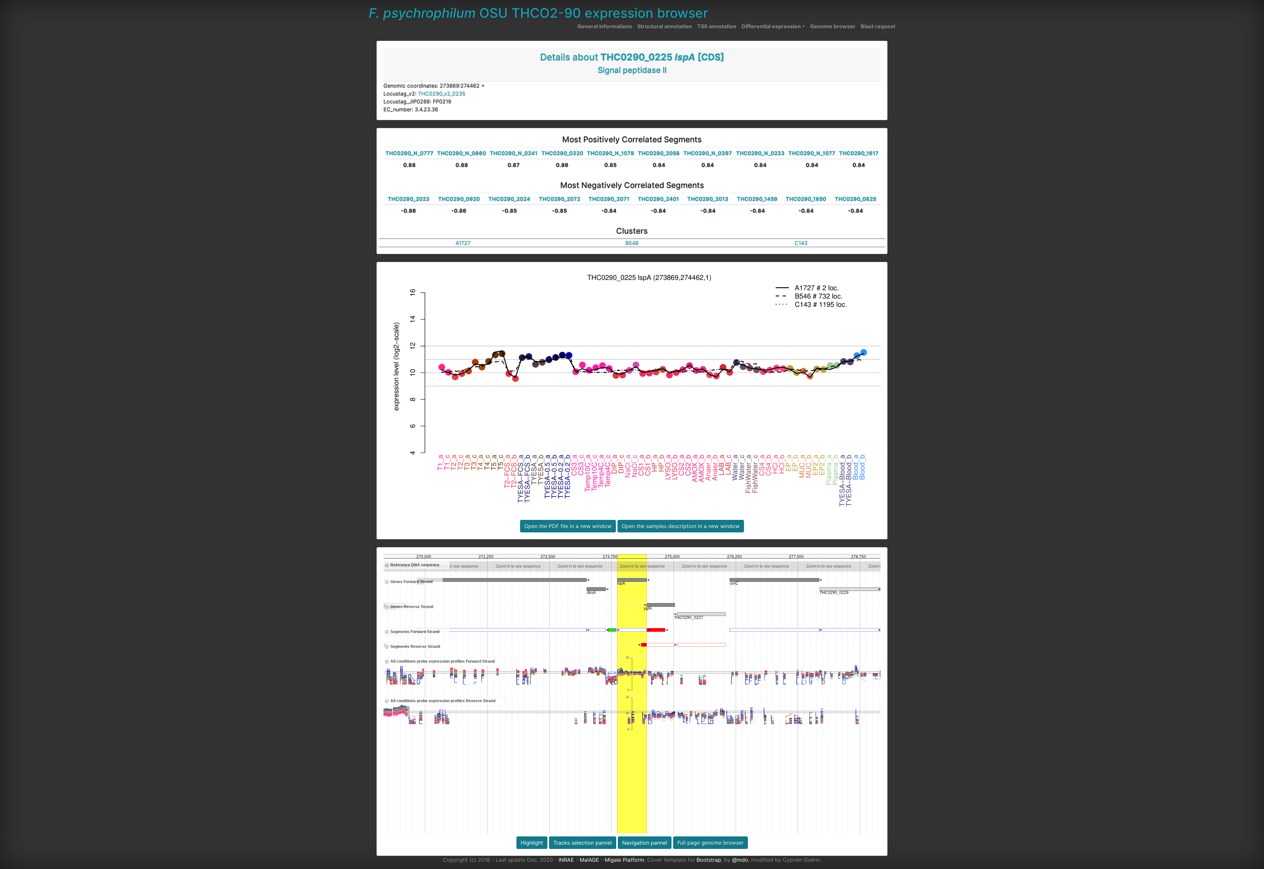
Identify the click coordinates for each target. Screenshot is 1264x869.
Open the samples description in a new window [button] (681, 526)
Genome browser (833, 26)
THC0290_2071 (609, 198)
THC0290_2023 (409, 198)
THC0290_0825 (855, 198)
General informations (604, 26)
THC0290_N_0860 (461, 153)
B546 (632, 243)
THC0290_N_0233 (760, 153)
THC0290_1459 (757, 198)
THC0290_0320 (562, 153)
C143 (801, 243)
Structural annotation (664, 26)
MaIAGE (589, 859)
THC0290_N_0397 (707, 153)
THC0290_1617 (859, 153)
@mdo (740, 859)
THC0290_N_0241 (514, 153)
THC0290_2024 (509, 198)
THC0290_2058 (659, 153)
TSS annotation (716, 26)
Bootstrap (709, 859)
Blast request (878, 26)
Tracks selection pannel (582, 842)
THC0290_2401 (658, 198)
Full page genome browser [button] (710, 842)
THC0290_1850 (806, 198)
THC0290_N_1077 (811, 153)
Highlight (532, 842)
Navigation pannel (644, 842)
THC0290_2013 (707, 198)
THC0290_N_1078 (610, 153)
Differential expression (771, 26)
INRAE (566, 859)
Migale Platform (624, 859)
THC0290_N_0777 (409, 153)
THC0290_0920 (459, 198)
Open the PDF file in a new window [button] (568, 526)
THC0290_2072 (559, 198)
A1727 (463, 243)
